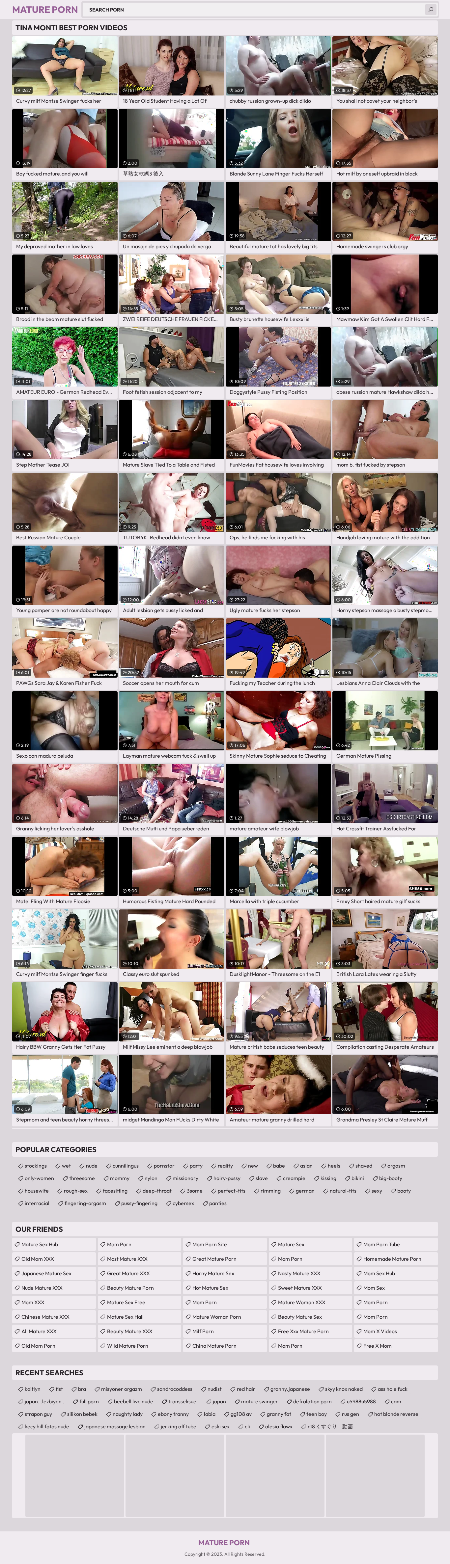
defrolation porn (312, 1401)
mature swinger (259, 1401)
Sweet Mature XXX (300, 1287)
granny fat (279, 1414)
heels (334, 1165)
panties (218, 1203)
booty (404, 1190)
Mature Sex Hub (39, 1244)
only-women (39, 1178)
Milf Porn (203, 1331)
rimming (271, 1190)
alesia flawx (279, 1426)
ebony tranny (173, 1414)
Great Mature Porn (214, 1258)
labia (209, 1414)
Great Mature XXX (128, 1273)
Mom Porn (119, 1244)
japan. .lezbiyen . (44, 1401)
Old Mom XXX (37, 1258)
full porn (89, 1401)
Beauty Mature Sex (300, 1316)
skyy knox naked (344, 1389)
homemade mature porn (392, 1258)
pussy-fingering (139, 1203)
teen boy (316, 1414)
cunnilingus (126, 1165)
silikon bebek (82, 1414)
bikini (358, 1178)
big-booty (390, 1178)
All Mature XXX (39, 1331)
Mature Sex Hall (125, 1316)
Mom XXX (32, 1302)
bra (82, 1389)
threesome (82, 1178)
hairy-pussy (226, 1178)
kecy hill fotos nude (47, 1426)
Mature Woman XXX (301, 1302)
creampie (294, 1178)
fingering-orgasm (85, 1203)
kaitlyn (33, 1389)
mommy (119, 1178)
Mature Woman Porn (216, 1316)
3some (195, 1190)
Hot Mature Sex (210, 1287)
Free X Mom (377, 1345)
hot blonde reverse (396, 1414)
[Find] (430, 9)
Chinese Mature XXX (45, 1316)
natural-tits (343, 1190)
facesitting (115, 1190)
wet (66, 1165)
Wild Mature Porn (127, 1345)
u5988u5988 (361, 1401)
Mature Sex (291, 1244)
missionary (185, 1178)
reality (225, 1165)
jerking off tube (178, 1426)
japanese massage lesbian (115, 1426)
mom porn (204, 1302)
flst (59, 1389)
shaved (363, 1165)
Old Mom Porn (38, 1345)
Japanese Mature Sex (46, 1273)
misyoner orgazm (121, 1389)
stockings (36, 1165)
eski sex (220, 1426)
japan (219, 1401)
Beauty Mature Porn (130, 1287)
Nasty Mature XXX (299, 1273)
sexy (377, 1190)
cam (396, 1401)
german (305, 1190)
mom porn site (209, 1244)
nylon (151, 1178)
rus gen (350, 1414)
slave (262, 1178)
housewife (37, 1190)
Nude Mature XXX (42, 1287)
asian (306, 1165)
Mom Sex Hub (379, 1273)
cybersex (183, 1203)
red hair (246, 1389)
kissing (328, 1178)
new (253, 1165)
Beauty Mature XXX (130, 1331)
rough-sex (76, 1190)
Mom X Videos (380, 1331)
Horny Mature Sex (213, 1273)
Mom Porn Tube (381, 1244)
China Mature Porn (214, 1345)
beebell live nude (133, 1401)
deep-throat (157, 1190)
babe (279, 1165)
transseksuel (183, 1401)
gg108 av (241, 1414)
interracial (37, 1203)
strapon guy (38, 1414)
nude (92, 1165)
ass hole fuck (393, 1389)
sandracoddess (174, 1389)
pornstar (164, 1165)
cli (247, 1426)
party (196, 1165)
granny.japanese (290, 1389)
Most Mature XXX (127, 1258)
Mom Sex (374, 1287)
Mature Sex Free (126, 1302)
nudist (215, 1389)
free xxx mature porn (303, 1331)
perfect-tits (231, 1190)
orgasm (396, 1165)
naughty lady (128, 1414)
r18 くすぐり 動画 (330, 1426)
